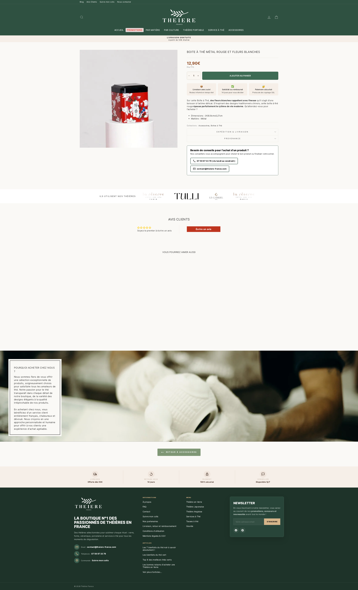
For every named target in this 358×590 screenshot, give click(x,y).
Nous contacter (124, 2)
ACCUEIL (119, 30)
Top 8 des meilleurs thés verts (157, 560)
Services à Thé (193, 516)
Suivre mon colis (107, 2)
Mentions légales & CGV (154, 536)
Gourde (189, 526)
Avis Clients (92, 2)
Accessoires (204, 126)
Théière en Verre (194, 502)
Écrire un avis (203, 229)
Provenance (232, 138)
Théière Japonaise (195, 506)
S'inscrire (272, 522)
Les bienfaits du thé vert (154, 555)
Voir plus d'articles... (152, 572)
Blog (82, 2)
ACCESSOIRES (236, 30)
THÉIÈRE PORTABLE (193, 30)
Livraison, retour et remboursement (159, 526)
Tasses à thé (192, 521)
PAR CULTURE (171, 30)
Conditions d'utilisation (153, 531)
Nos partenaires (150, 521)
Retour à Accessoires (181, 452)
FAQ (145, 506)
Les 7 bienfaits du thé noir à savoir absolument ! (159, 548)
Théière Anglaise (194, 511)
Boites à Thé (216, 126)
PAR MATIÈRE (153, 30)
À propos (147, 502)
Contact (146, 511)
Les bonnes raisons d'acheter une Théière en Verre (159, 565)
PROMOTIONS (134, 30)
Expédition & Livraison (232, 132)
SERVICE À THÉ (216, 30)
